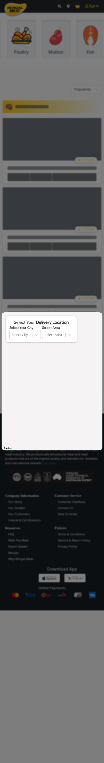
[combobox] (12, 334)
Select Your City (21, 327)
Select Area (51, 327)
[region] (52, 381)
